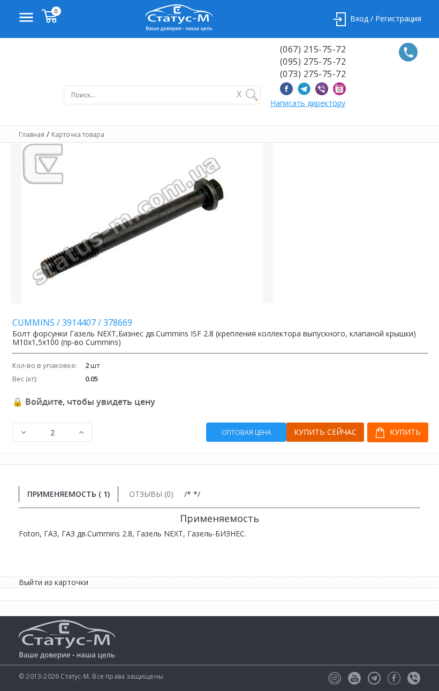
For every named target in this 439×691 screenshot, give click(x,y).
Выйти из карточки (53, 582)
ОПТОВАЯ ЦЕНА (246, 432)
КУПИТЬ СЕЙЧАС (325, 432)
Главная (31, 134)
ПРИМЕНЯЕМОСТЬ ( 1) (68, 494)
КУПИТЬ (404, 432)
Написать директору (307, 103)
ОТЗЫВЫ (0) (151, 494)
